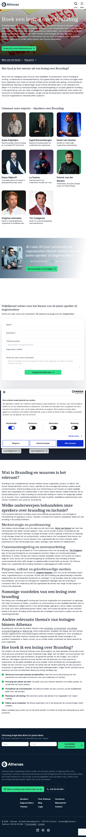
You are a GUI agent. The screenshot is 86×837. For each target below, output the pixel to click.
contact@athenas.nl (67, 821)
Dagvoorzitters (27, 803)
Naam (9, 325)
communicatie (60, 628)
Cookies (41, 824)
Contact (58, 807)
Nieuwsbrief (60, 803)
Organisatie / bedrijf (14, 349)
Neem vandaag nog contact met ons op (24, 789)
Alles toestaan (70, 443)
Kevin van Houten (66, 140)
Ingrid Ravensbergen (40, 140)
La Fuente (34, 177)
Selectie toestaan (43, 443)
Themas (23, 807)
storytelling (72, 628)
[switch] (32, 428)
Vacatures (59, 799)
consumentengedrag (11, 631)
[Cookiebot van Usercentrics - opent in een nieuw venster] (73, 392)
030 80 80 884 (56, 789)
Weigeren (15, 443)
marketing (48, 628)
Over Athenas (44, 799)
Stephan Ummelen (12, 218)
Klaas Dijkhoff (9, 177)
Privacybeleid (30, 824)
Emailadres (11, 333)
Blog (40, 803)
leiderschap (27, 631)
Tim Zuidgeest (37, 218)
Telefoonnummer (13, 341)
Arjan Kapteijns (10, 140)
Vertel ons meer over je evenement (20, 358)
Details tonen (74, 436)
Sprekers (24, 799)
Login (40, 807)
